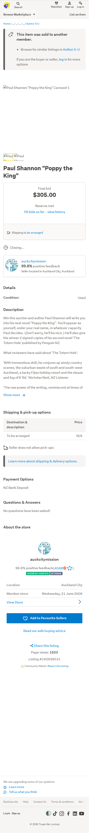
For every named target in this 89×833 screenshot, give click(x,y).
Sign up (69, 6)
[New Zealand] (23, 24)
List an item (78, 14)
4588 (59, 568)
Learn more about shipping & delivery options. (43, 461)
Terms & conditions (62, 801)
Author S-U (71, 49)
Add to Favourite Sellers (47, 618)
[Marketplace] (13, 24)
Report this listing (58, 666)
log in (63, 59)
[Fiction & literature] (20, 24)
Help (25, 801)
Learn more (16, 787)
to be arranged (33, 232)
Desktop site (10, 801)
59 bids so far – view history (44, 211)
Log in (80, 6)
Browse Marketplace (17, 14)
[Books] (16, 24)
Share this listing (46, 645)
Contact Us (39, 801)
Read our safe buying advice (44, 630)
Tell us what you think (22, 792)
